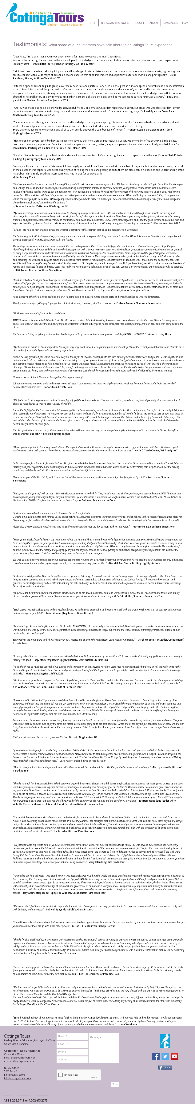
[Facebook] (156, 1056)
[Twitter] (165, 1056)
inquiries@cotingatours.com (20, 1057)
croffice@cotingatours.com (19, 1061)
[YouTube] (174, 1056)
